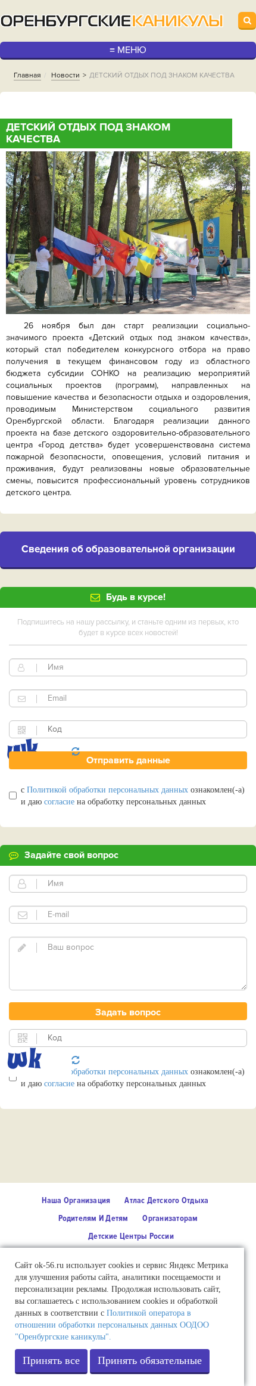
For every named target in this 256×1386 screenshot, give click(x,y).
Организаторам (170, 1218)
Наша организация (76, 1200)
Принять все (51, 1360)
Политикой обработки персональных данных (107, 789)
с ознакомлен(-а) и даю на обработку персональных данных (133, 795)
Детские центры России (131, 1236)
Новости (65, 75)
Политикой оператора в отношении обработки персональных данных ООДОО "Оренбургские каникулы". (112, 1325)
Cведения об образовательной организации (128, 549)
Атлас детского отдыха (166, 1200)
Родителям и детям (93, 1218)
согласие (59, 801)
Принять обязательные (150, 1360)
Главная (27, 75)
